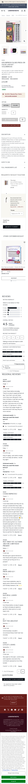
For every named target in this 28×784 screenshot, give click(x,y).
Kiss (3, 60)
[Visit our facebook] (5, 709)
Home (3, 15)
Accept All (13, 781)
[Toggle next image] (26, 30)
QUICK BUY (14, 278)
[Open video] (14, 50)
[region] (13, 758)
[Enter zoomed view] (24, 41)
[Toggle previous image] (1, 30)
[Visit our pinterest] (22, 709)
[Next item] (24, 261)
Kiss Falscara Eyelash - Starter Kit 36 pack (13, 267)
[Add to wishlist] (22, 119)
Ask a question (14, 78)
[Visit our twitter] (8, 709)
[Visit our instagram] (11, 709)
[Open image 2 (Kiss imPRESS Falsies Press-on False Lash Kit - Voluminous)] (23, 50)
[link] (22, 10)
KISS (13, 15)
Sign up (13, 702)
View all (23, 85)
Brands (8, 15)
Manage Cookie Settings (13, 773)
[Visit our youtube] (15, 709)
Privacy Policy (6, 770)
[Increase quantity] (13, 112)
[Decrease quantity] (4, 112)
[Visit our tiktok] (18, 709)
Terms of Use (15, 770)
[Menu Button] (1, 10)
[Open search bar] (4, 10)
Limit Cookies (13, 777)
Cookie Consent (13, 728)
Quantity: (5, 109)
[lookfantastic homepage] (13, 10)
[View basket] (24, 10)
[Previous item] (2, 261)
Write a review (5, 78)
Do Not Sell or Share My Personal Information (13, 731)
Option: (4, 102)
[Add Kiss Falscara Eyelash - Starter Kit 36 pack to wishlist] (24, 242)
